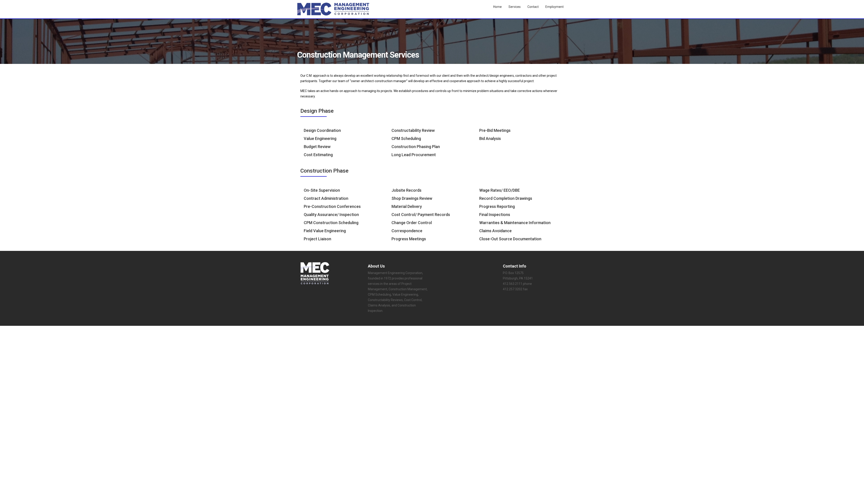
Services (514, 7)
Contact (533, 7)
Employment (554, 7)
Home (497, 7)
